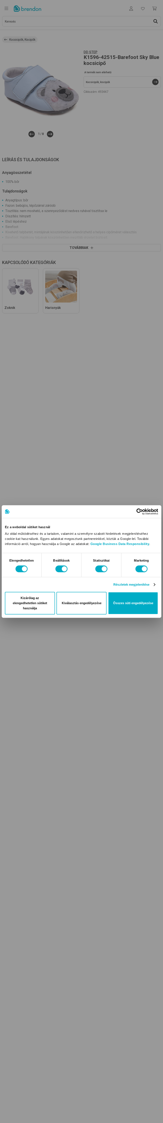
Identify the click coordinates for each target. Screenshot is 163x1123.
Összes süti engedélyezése (133, 603)
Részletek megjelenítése (131, 584)
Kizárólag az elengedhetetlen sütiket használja (30, 603)
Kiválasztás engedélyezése (81, 603)
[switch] (61, 568)
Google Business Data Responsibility (119, 544)
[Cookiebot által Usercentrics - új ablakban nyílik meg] (139, 511)
